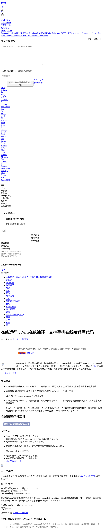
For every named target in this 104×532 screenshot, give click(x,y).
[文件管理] (52, 12)
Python (4, 33)
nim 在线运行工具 (9, 373)
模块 (8, 304)
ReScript (4, 171)
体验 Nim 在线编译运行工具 (16, 424)
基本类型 (10, 282)
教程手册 (35, 238)
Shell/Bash (5, 107)
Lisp (29, 36)
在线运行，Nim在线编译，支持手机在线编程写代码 (29, 277)
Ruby (54, 33)
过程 (8, 312)
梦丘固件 (30, 353)
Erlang (8, 36)
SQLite (26, 33)
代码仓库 (35, 240)
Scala (13, 36)
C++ (9, 33)
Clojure (4, 129)
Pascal (95, 33)
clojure (79, 33)
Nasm (39, 36)
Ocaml (3, 152)
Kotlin (49, 33)
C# (44, 33)
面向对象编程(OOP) (15, 314)
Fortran (45, 36)
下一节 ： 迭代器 (20, 339)
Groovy (85, 33)
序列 (8, 293)
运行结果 (35, 235)
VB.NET (67, 33)
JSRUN (4, 3)
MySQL (4, 157)
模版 (8, 322)
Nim (25, 36)
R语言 (40, 33)
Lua (90, 33)
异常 (8, 317)
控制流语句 (11, 306)
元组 (8, 298)
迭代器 (9, 280)
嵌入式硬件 (38, 80)
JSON (3, 113)
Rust (31, 33)
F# (62, 33)
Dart (35, 33)
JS (34, 85)
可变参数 (10, 296)
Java (3, 92)
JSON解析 (37, 83)
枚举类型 (10, 285)
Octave (4, 175)
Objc (3, 116)
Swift (73, 33)
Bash (3, 36)
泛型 (8, 320)
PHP (21, 33)
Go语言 (15, 33)
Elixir (3, 173)
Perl (99, 33)
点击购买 (21, 353)
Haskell (19, 36)
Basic (3, 177)
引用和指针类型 (13, 301)
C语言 (3, 97)
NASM (4, 161)
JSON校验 (5, 180)
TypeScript (5, 168)
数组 (8, 290)
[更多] (3, 270)
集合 (8, 288)
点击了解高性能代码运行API (20, 83)
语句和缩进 (11, 309)
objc (59, 33)
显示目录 (5, 272)
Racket (34, 36)
